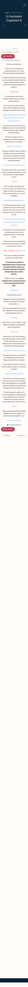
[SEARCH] (25, 25)
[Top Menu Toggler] (25, 4)
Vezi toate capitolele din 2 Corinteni (10, 51)
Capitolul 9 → (21, 435)
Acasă (2, 48)
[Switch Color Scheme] (27, 4)
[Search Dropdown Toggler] (24, 6)
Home (7, 12)
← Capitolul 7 (6, 435)
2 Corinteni (8, 48)
